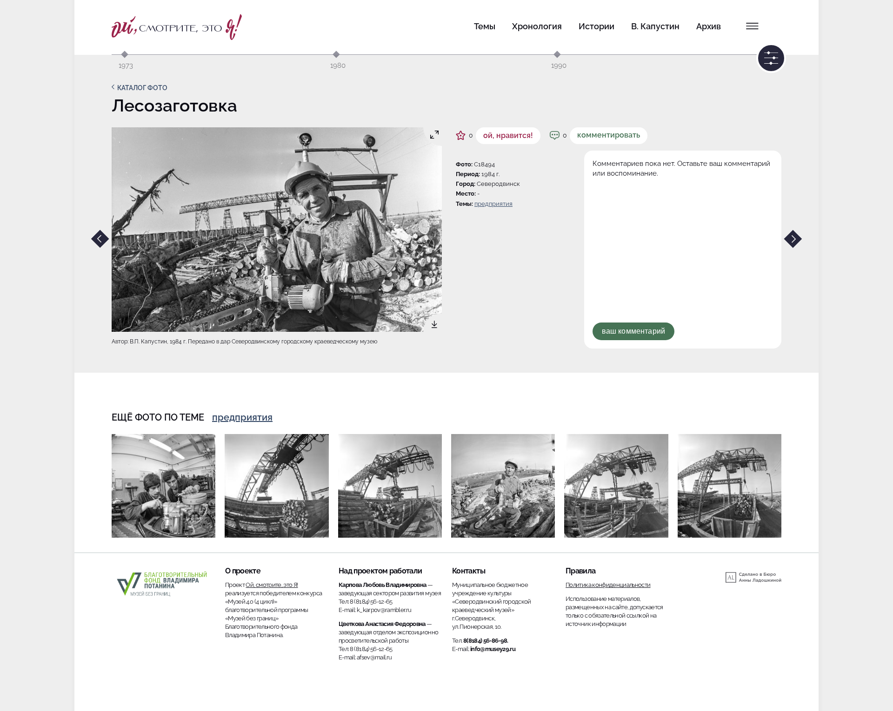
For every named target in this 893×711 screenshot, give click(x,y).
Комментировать (608, 135)
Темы (484, 26)
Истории (596, 26)
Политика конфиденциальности (608, 584)
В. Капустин (655, 26)
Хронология (537, 26)
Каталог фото (142, 88)
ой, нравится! (508, 135)
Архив (708, 26)
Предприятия (493, 203)
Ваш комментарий (633, 331)
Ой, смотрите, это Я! (272, 584)
